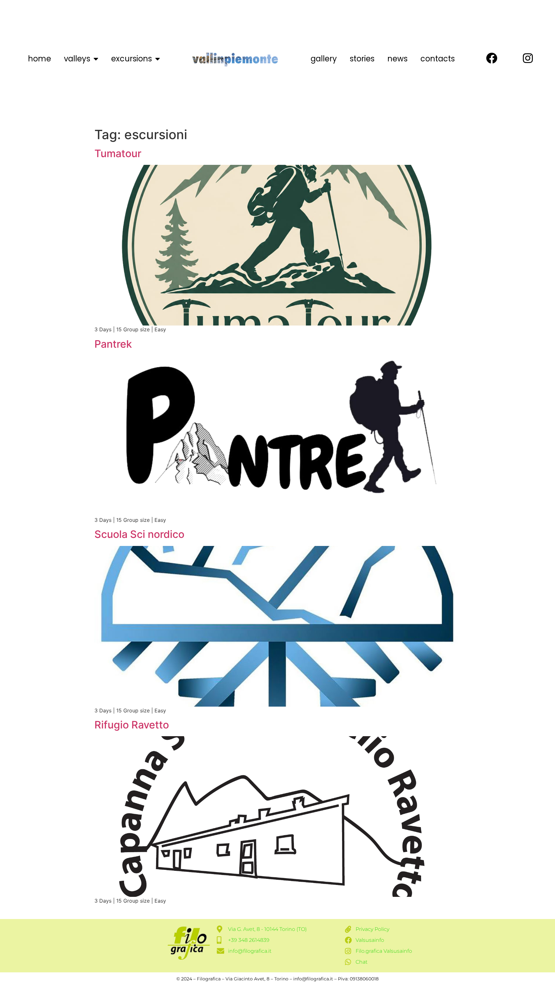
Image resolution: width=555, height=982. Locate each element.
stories (362, 58)
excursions (131, 58)
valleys (77, 58)
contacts (437, 58)
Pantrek (113, 344)
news (397, 58)
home (39, 58)
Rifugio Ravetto (131, 725)
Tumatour (117, 153)
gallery (324, 58)
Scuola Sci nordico (139, 534)
